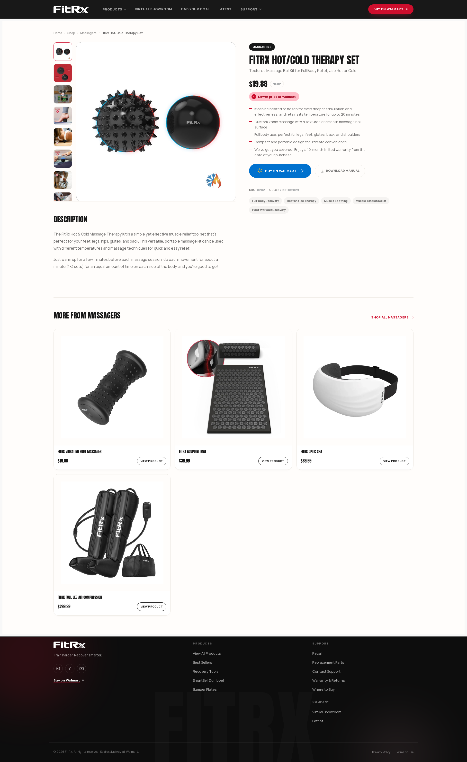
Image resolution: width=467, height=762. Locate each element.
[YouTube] (81, 668)
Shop (71, 33)
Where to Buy (323, 689)
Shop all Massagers (390, 317)
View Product (152, 461)
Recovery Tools (205, 671)
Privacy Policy (381, 752)
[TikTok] (69, 668)
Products (112, 9)
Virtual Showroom (153, 9)
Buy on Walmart (388, 9)
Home (58, 33)
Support (249, 9)
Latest (225, 9)
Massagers (88, 33)
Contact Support (326, 671)
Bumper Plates (205, 689)
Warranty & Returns (328, 680)
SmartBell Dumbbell (209, 680)
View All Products (207, 653)
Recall (317, 653)
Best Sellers (202, 662)
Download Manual (343, 171)
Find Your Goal (195, 9)
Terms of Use (404, 752)
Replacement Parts (328, 662)
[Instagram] (58, 668)
